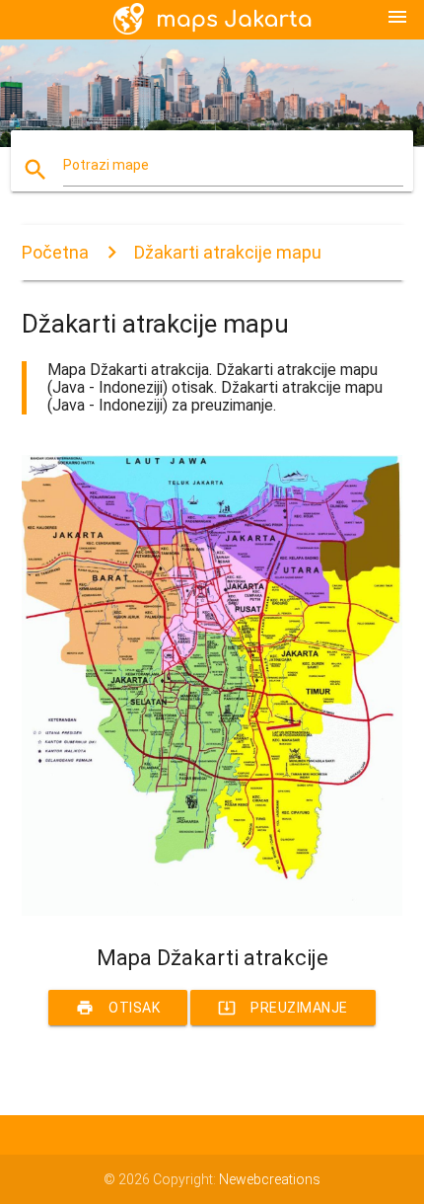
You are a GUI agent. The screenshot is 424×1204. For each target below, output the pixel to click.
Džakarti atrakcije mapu (227, 252)
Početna (55, 252)
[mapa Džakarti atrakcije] (212, 911)
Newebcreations (269, 1179)
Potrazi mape (106, 165)
